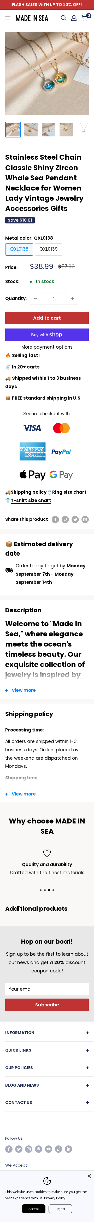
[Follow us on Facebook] (9, 1149)
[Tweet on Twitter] (75, 519)
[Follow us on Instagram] (28, 1149)
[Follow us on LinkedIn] (68, 1149)
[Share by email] (85, 519)
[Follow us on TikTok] (58, 1149)
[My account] (74, 18)
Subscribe (47, 1004)
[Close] (89, 1175)
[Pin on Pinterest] (65, 519)
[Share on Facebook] (55, 519)
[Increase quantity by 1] (72, 298)
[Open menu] (7, 18)
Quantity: (16, 298)
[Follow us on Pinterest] (38, 1149)
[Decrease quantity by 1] (35, 298)
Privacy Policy (54, 1198)
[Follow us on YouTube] (48, 1149)
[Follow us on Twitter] (18, 1149)
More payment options (47, 347)
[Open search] (64, 18)
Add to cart (47, 318)
